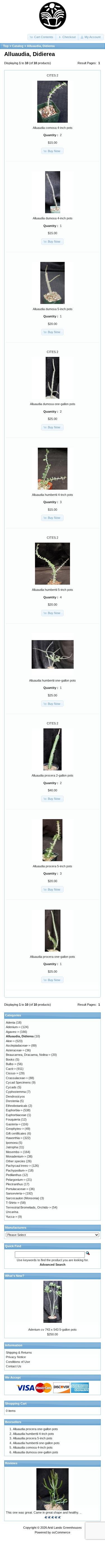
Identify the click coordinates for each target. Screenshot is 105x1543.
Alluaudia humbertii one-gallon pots (52, 680)
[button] (42, 37)
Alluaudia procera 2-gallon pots (52, 775)
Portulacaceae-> (17, 1189)
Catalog (18, 46)
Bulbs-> (11, 1064)
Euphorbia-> (14, 1110)
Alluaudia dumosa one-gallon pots (52, 404)
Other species (15, 1161)
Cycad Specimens (18, 1082)
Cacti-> (11, 1068)
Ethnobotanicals (16, 1105)
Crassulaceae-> (17, 1078)
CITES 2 (52, 75)
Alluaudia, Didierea (41, 46)
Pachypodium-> (16, 1170)
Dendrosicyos (15, 1096)
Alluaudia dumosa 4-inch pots (53, 218)
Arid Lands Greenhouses (65, 1527)
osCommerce (61, 1532)
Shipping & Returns (19, 1352)
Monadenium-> (16, 1156)
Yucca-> (11, 1216)
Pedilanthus (14, 1175)
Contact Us (13, 1366)
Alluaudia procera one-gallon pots (52, 956)
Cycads (11, 1087)
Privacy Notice (16, 1357)
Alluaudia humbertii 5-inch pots (52, 589)
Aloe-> (10, 1041)
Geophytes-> (15, 1128)
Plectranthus (14, 1184)
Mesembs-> (14, 1152)
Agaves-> (12, 1031)
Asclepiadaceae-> (18, 1045)
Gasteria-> (13, 1124)
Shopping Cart (16, 1403)
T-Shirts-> (12, 1202)
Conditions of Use (18, 1361)
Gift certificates (16, 1133)
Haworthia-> (14, 1138)
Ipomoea (12, 1142)
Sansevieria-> (15, 1193)
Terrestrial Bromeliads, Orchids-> (28, 1207)
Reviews (11, 1463)
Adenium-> (13, 1027)
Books (10, 1059)
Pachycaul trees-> (18, 1165)
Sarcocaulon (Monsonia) (22, 1198)
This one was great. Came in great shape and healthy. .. (43, 1512)
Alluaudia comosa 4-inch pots (53, 127)
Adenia (10, 1022)
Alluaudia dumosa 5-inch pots (53, 309)
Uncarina (12, 1212)
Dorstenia (12, 1101)
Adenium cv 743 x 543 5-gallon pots (52, 1329)
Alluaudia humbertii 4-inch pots (52, 494)
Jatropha (12, 1147)
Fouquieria (13, 1119)
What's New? (14, 1275)
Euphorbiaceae (16, 1115)
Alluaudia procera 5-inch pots (52, 866)
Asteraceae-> (15, 1050)
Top (6, 46)
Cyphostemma (16, 1091)
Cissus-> (12, 1073)
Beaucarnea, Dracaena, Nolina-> (28, 1054)
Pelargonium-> (15, 1179)
